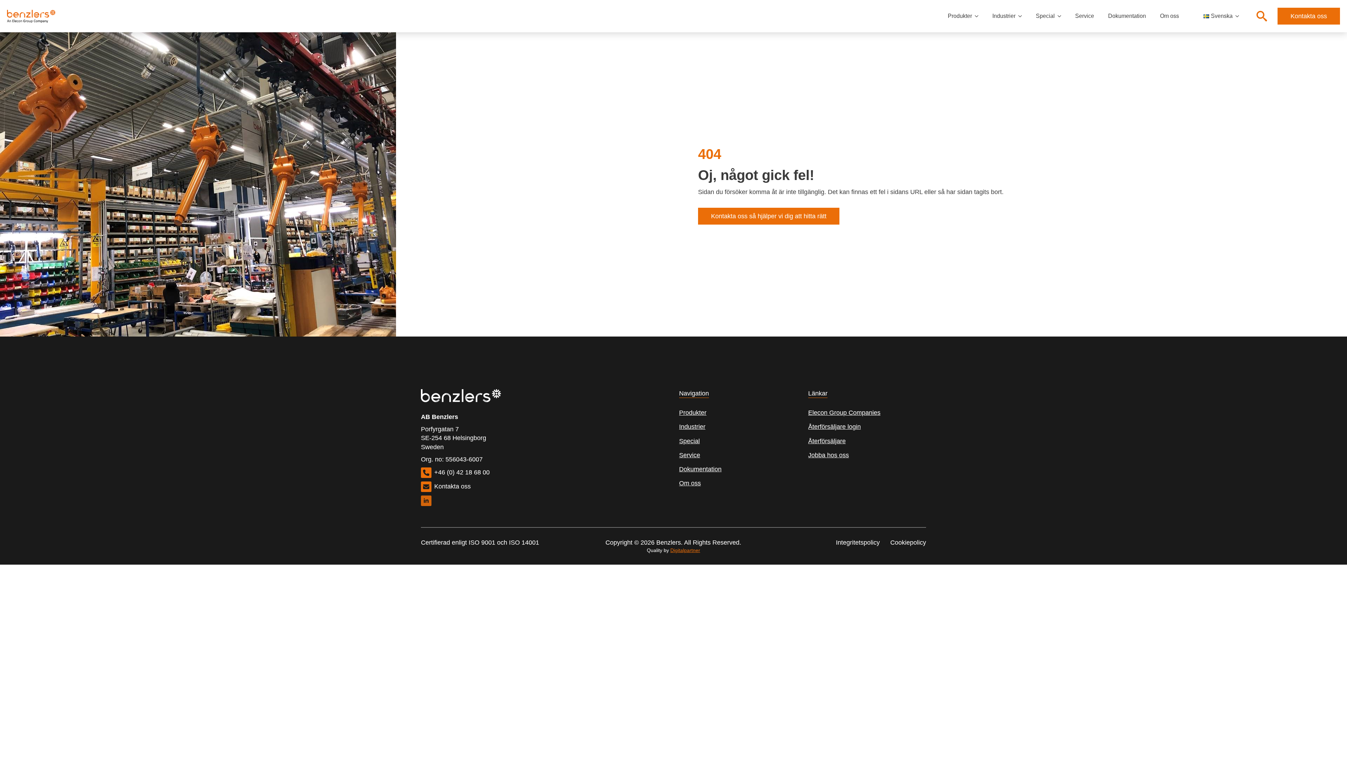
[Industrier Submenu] (1022, 16)
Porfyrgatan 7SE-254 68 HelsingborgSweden (453, 438)
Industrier (1004, 16)
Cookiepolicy (908, 542)
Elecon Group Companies (844, 412)
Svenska (1222, 16)
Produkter (960, 16)
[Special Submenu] (1061, 16)
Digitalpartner (685, 550)
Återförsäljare (827, 441)
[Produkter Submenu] (978, 16)
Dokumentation (1127, 16)
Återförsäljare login (834, 426)
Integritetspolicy (858, 542)
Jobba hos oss (828, 455)
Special (1045, 16)
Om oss (1169, 16)
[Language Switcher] (1239, 16)
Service (1084, 16)
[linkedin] (426, 501)
